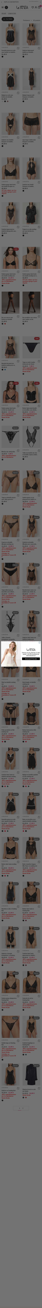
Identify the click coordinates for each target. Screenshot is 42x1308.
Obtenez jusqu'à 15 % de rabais (31, 659)
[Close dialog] (39, 643)
